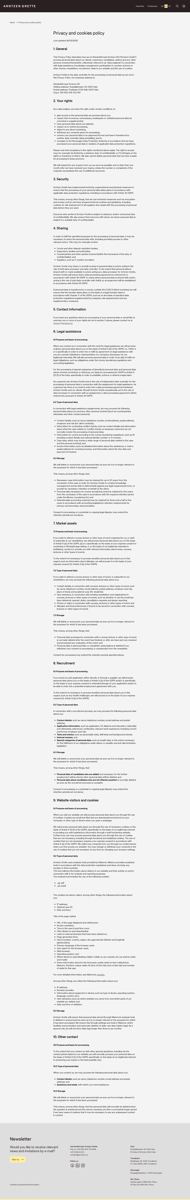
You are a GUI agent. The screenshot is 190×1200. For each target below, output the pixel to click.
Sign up (15, 1159)
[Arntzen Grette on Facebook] (72, 1165)
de (169, 6)
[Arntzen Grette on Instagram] (83, 1165)
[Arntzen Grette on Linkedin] (77, 1165)
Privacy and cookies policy (29, 22)
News (12, 22)
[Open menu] (183, 6)
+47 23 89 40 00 (77, 1152)
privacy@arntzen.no (63, 323)
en (166, 6)
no (162, 6)
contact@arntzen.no (79, 1154)
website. (101, 974)
